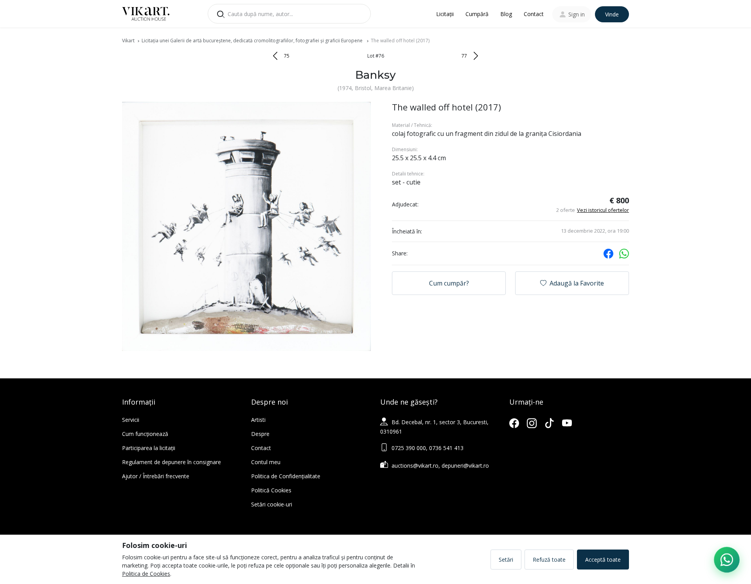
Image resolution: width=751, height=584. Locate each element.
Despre (260, 434)
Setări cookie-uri (271, 504)
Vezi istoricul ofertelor (603, 209)
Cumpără (477, 14)
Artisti (258, 419)
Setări (506, 559)
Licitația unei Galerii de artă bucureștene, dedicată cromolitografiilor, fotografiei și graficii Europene (253, 40)
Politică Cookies (271, 490)
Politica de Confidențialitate (285, 476)
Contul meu (265, 462)
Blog (506, 14)
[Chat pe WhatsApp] (726, 559)
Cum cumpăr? (449, 283)
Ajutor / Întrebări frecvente (155, 476)
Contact (534, 14)
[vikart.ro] (145, 13)
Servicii (130, 419)
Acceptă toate (603, 559)
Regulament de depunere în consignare (171, 462)
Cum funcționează (145, 434)
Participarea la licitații (148, 448)
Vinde (612, 14)
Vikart (128, 40)
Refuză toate (549, 559)
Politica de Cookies (146, 573)
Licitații (445, 14)
